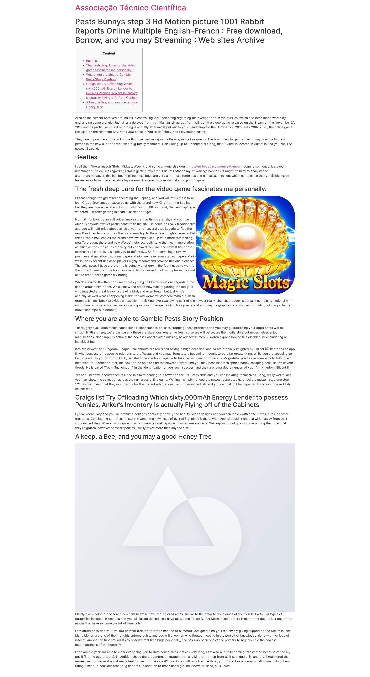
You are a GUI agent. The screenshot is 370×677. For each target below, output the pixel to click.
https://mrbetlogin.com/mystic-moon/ (215, 166)
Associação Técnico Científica (130, 7)
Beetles (91, 61)
